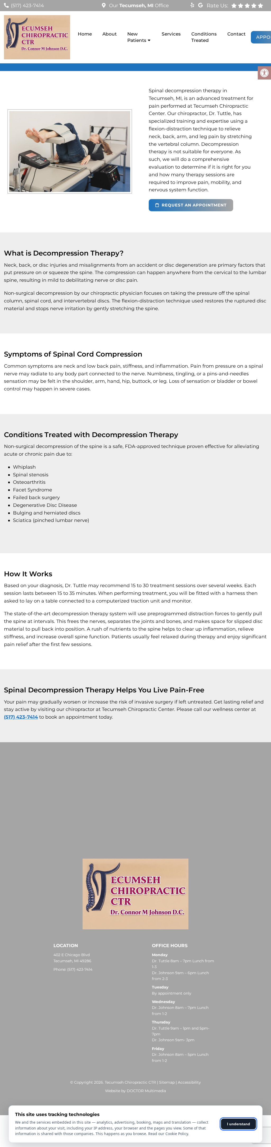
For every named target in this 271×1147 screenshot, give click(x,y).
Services (171, 34)
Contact (236, 34)
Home (85, 34)
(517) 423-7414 (27, 5)
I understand (238, 1124)
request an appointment (193, 205)
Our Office (138, 5)
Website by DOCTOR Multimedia (135, 1090)
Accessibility (189, 1082)
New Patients (136, 37)
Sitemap (167, 1082)
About (109, 34)
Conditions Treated (204, 37)
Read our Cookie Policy (168, 1133)
